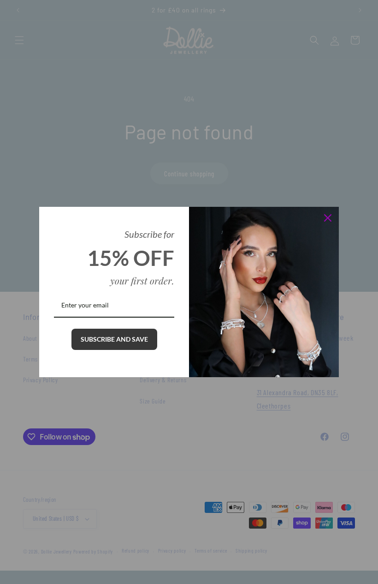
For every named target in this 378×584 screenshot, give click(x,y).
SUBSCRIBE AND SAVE (114, 339)
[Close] (328, 218)
